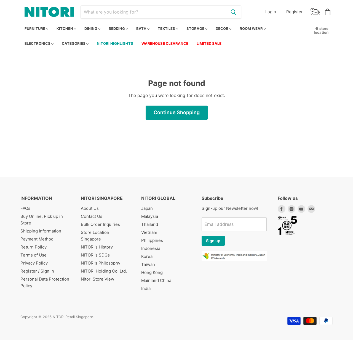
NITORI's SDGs (95, 255)
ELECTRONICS (38, 43)
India (146, 288)
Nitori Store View (97, 279)
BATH (141, 28)
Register (294, 11)
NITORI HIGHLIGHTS (115, 43)
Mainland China (156, 280)
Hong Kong (152, 272)
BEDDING (117, 28)
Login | (273, 11)
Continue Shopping (177, 112)
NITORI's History (97, 247)
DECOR (222, 28)
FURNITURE (35, 28)
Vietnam (149, 232)
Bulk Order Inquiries (100, 224)
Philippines (152, 240)
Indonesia (150, 248)
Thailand (149, 224)
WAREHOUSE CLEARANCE (164, 43)
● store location (321, 30)
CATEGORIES (74, 43)
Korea (147, 256)
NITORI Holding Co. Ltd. (104, 271)
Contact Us (91, 216)
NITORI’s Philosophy (100, 263)
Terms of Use (33, 255)
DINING (91, 28)
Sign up (213, 240)
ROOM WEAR (252, 28)
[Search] (233, 12)
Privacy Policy (34, 263)
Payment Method (37, 239)
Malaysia (149, 216)
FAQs (25, 208)
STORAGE (195, 28)
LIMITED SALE (209, 43)
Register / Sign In (37, 271)
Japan (147, 208)
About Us (90, 208)
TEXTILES (167, 28)
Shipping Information (40, 231)
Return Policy (33, 247)
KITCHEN (65, 28)
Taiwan (148, 264)
